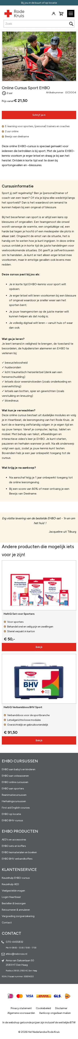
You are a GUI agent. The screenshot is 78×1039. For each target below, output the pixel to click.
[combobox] (39, 24)
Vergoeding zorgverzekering (18, 916)
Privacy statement (21, 1008)
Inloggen (53, 13)
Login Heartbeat (11, 897)
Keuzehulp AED (10, 884)
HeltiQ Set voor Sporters (19, 613)
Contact (7, 922)
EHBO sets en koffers (14, 846)
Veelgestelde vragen (13, 890)
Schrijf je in (39, 115)
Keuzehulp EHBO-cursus (16, 877)
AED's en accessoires (14, 839)
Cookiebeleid (43, 1008)
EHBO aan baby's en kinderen (18, 769)
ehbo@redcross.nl (16, 953)
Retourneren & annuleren (16, 909)
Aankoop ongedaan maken (55, 1013)
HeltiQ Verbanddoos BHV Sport (23, 707)
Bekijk (39, 647)
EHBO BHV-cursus (12, 820)
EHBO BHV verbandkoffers (17, 858)
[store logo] (12, 12)
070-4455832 (14, 941)
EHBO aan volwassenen (15, 775)
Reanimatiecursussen (14, 794)
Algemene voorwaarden (21, 1013)
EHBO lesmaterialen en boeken (19, 852)
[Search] (71, 23)
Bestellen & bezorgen (14, 903)
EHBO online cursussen (15, 782)
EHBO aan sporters (13, 788)
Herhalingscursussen (14, 801)
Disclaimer (61, 1008)
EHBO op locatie (11, 814)
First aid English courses (16, 807)
